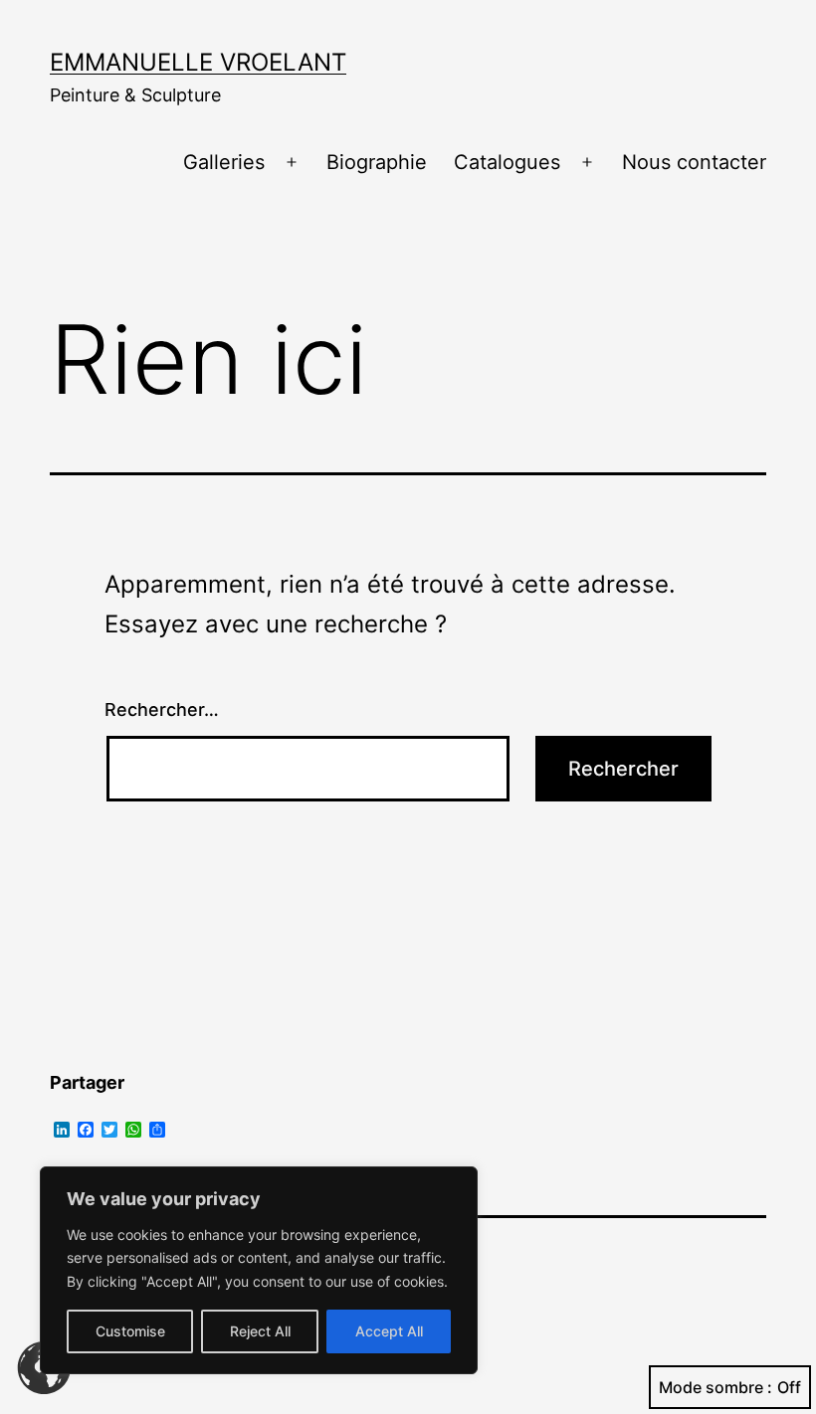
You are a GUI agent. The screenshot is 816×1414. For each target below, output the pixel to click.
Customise (130, 1331)
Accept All (389, 1331)
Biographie (376, 162)
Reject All (260, 1331)
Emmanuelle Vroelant (198, 62)
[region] (259, 1270)
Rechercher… (161, 709)
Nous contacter (694, 162)
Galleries (224, 162)
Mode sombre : (715, 1387)
